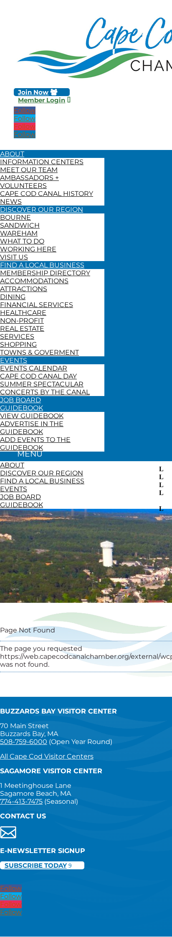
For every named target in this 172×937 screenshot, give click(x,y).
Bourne (15, 217)
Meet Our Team (29, 170)
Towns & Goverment (39, 352)
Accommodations (34, 281)
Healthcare (23, 313)
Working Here (28, 249)
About (12, 154)
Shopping (18, 344)
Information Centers (41, 162)
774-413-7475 (21, 801)
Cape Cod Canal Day (38, 376)
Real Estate (22, 329)
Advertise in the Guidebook (31, 428)
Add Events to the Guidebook (35, 444)
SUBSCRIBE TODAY (36, 865)
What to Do (22, 241)
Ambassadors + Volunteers (29, 182)
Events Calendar (33, 368)
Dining (12, 297)
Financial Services (36, 305)
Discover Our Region (41, 209)
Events (13, 360)
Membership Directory (45, 273)
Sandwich (20, 225)
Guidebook (21, 408)
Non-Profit (22, 321)
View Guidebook (31, 416)
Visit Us (14, 257)
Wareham (19, 233)
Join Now (33, 92)
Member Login (41, 100)
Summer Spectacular (41, 384)
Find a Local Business (42, 265)
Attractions (23, 289)
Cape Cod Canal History (46, 194)
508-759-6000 (23, 742)
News (11, 202)
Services (17, 336)
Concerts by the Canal (45, 392)
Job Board (20, 400)
